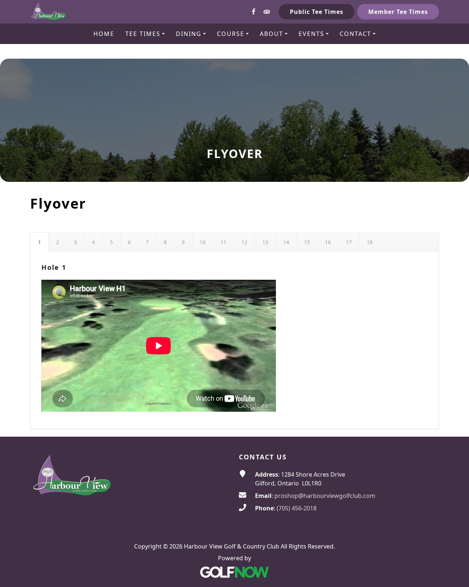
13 (265, 242)
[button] (145, 33)
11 (223, 242)
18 (370, 242)
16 (328, 242)
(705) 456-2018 (297, 508)
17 (349, 242)
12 (244, 242)
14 (286, 242)
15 (307, 242)
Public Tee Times (316, 12)
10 (203, 242)
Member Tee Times (398, 12)
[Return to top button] (454, 422)
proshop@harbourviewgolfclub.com (324, 496)
